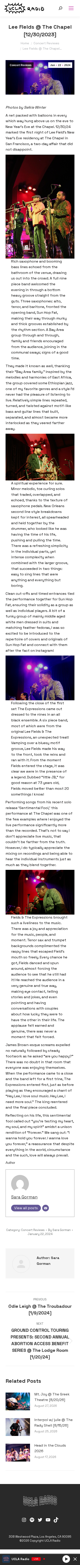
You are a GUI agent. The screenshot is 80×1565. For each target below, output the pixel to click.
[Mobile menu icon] (71, 8)
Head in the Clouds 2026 (50, 1448)
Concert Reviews (21, 65)
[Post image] (18, 1401)
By (59, 1230)
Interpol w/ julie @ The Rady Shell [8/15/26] (53, 1422)
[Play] (66, 1559)
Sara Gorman (24, 1197)
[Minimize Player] (75, 1559)
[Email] (45, 1208)
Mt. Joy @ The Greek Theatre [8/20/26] (52, 1397)
